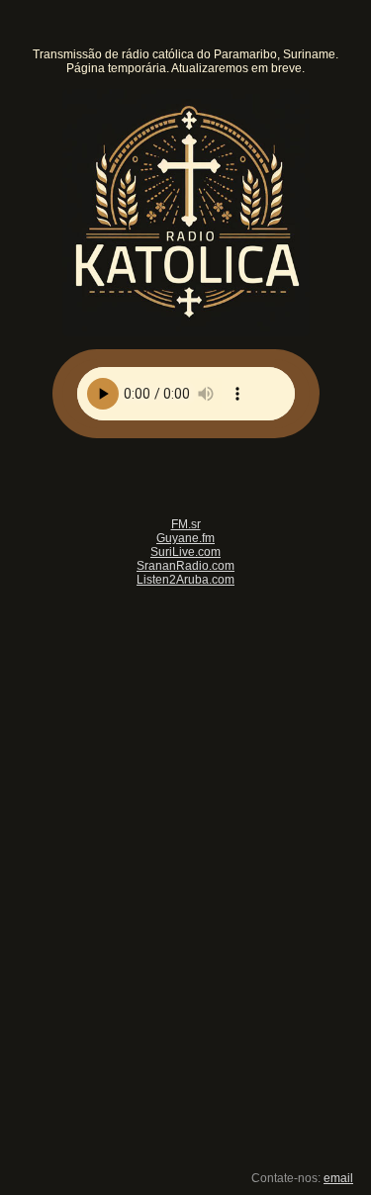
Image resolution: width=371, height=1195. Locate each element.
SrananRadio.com (185, 566)
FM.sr (186, 524)
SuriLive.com (185, 552)
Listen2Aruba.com (185, 580)
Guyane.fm (185, 538)
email (338, 1178)
